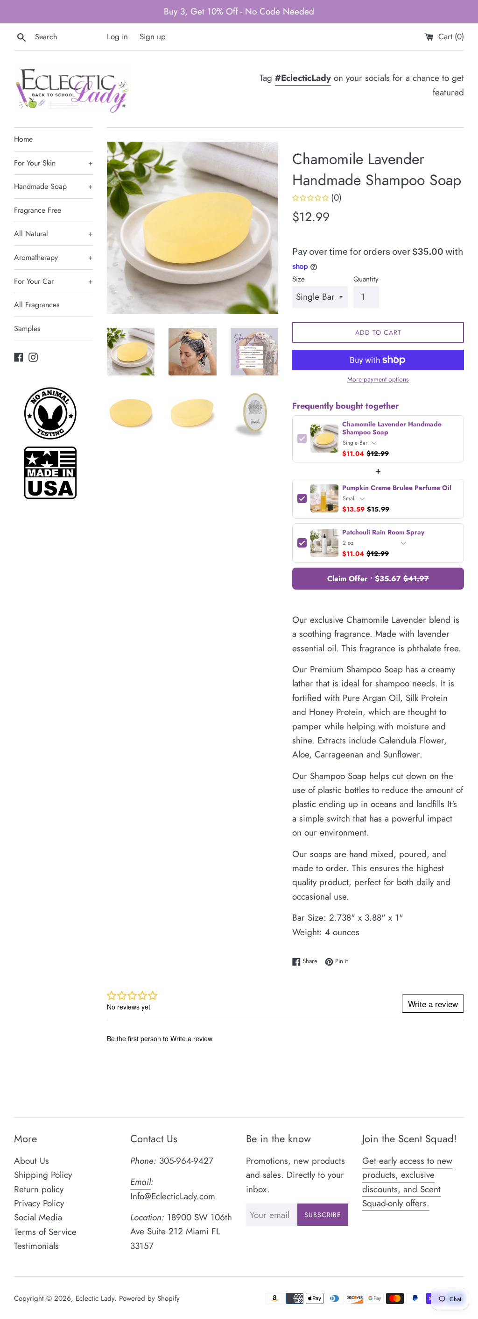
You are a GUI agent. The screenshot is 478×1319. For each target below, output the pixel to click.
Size (298, 279)
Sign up (153, 36)
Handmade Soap (53, 186)
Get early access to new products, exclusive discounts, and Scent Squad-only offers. (407, 1182)
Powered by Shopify (149, 1298)
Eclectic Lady (95, 1298)
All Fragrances (36, 304)
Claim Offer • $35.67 (378, 578)
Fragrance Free (37, 210)
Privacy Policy (39, 1203)
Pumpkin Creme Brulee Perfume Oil (396, 488)
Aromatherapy (53, 257)
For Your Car (53, 281)
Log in (117, 36)
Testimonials (36, 1246)
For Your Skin (53, 163)
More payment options (378, 379)
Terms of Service (45, 1231)
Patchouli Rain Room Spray (383, 532)
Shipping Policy (43, 1174)
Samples (27, 328)
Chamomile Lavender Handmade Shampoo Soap (392, 428)
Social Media (38, 1217)
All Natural (53, 233)
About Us (31, 1160)
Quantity (366, 279)
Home (23, 139)
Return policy (38, 1189)
